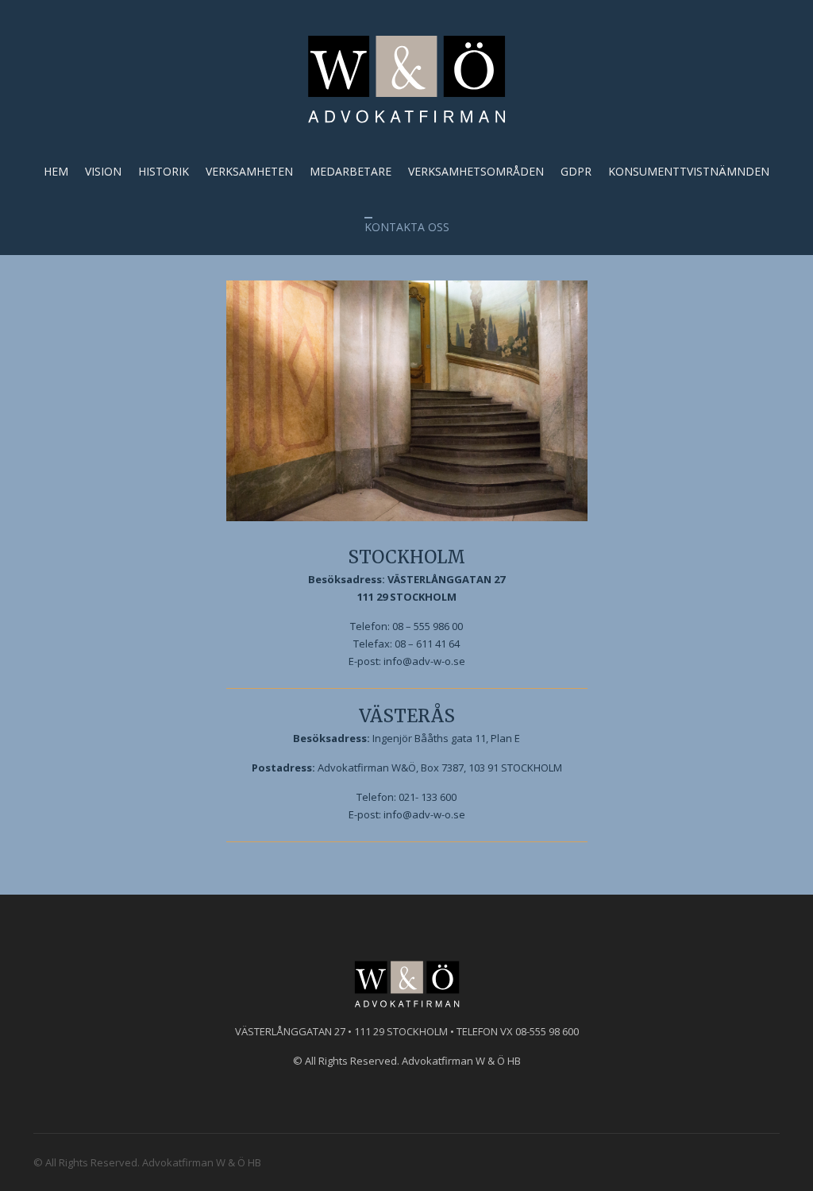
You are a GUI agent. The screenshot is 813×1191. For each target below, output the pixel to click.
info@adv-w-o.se (424, 661)
